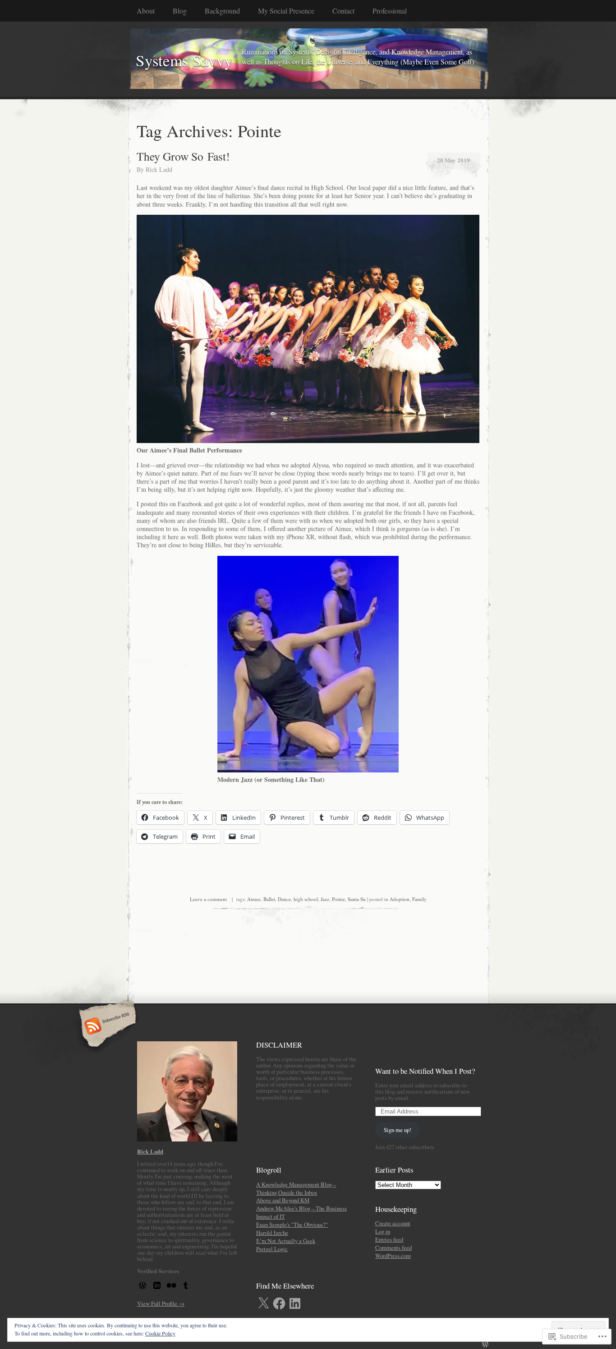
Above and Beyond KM (282, 1200)
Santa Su (357, 899)
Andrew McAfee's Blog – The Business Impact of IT (301, 1212)
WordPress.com (393, 1256)
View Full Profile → (160, 1303)
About (146, 10)
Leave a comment (208, 899)
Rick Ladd (159, 169)
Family (419, 899)
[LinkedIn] (295, 1303)
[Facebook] (279, 1303)
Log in (382, 1231)
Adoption (399, 899)
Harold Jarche (272, 1233)
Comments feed (393, 1247)
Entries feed (389, 1239)
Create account (392, 1223)
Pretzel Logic (272, 1249)
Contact (343, 10)
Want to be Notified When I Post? (425, 1071)
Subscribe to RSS (106, 1026)
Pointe (338, 899)
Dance (284, 899)
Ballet (269, 899)
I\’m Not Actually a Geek (285, 1241)
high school (306, 899)
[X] (263, 1303)
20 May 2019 (453, 160)
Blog (180, 10)
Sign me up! (397, 1130)
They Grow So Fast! (183, 156)
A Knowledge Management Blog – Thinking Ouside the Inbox (296, 1188)
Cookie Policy (160, 1333)
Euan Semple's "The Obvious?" (292, 1224)
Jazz (325, 899)
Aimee (254, 899)
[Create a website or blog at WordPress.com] (485, 1344)
